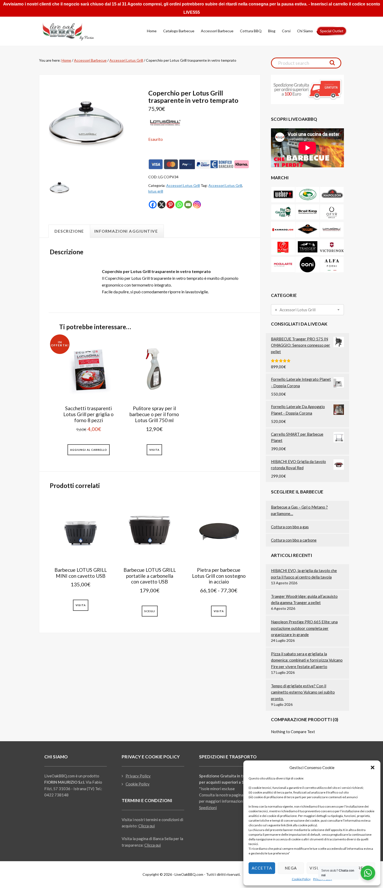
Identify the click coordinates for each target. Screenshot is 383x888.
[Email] (188, 204)
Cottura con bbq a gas (290, 526)
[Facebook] (153, 204)
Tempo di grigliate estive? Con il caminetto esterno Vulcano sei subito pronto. (303, 692)
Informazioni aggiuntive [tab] (126, 231)
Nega (291, 868)
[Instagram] (197, 204)
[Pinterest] (170, 204)
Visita (154, 449)
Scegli (149, 611)
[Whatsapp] (179, 204)
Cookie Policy (301, 879)
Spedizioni (208, 807)
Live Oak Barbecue (73, 31)
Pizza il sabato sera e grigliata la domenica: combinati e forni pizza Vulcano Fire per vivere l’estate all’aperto (307, 660)
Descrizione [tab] (69, 231)
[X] (161, 204)
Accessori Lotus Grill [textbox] (295, 310)
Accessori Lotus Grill (126, 60)
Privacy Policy (138, 775)
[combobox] (307, 309)
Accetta (262, 868)
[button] (372, 767)
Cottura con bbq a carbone (294, 540)
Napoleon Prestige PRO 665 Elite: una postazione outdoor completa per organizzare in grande (304, 628)
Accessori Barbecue (90, 60)
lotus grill (155, 191)
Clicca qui (146, 825)
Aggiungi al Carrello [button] (88, 449)
